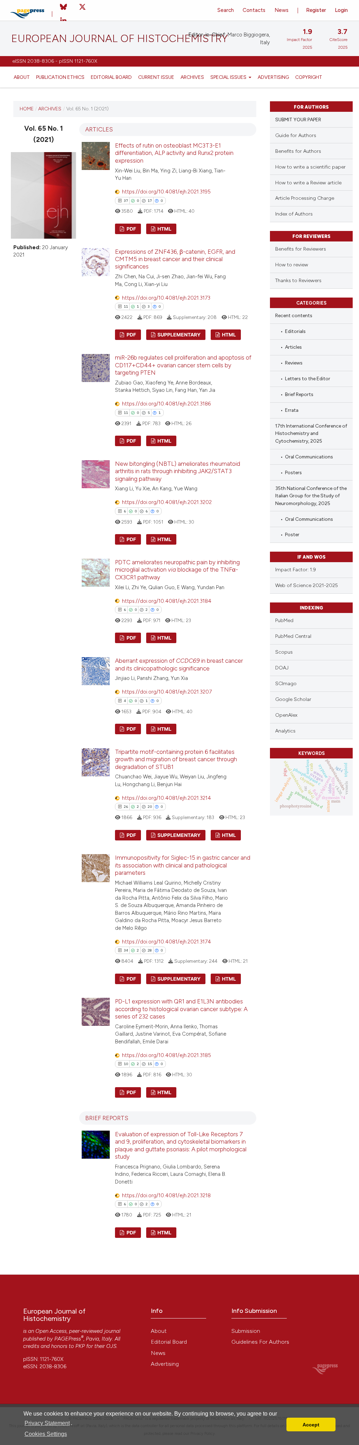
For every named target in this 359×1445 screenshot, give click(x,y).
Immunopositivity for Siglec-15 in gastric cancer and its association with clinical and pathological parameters (182, 865)
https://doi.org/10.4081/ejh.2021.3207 (167, 692)
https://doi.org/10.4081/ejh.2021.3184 (166, 601)
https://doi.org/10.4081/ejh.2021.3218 (166, 1195)
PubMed (284, 620)
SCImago (286, 684)
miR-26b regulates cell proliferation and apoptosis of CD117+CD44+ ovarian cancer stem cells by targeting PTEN (183, 365)
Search (225, 10)
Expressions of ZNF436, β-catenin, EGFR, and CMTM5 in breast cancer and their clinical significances (175, 259)
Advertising (273, 77)
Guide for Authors (295, 135)
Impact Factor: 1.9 (295, 570)
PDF (131, 229)
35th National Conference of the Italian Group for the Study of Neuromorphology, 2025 (311, 495)
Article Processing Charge (304, 198)
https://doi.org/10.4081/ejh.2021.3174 (166, 942)
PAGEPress (67, 1339)
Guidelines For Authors (260, 1341)
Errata (291, 410)
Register (316, 10)
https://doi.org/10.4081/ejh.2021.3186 (166, 404)
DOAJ (282, 668)
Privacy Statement (47, 1423)
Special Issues (229, 77)
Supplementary (178, 335)
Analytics (285, 731)
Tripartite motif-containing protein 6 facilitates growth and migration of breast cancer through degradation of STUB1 (176, 759)
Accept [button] (311, 1424)
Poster (292, 534)
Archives (192, 77)
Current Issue (156, 77)
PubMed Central (293, 636)
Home (27, 108)
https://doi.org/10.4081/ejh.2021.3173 (166, 298)
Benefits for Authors (298, 151)
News (282, 10)
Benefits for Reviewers (300, 249)
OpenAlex (286, 715)
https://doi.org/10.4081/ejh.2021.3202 (167, 502)
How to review (291, 265)
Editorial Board (111, 77)
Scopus (284, 652)
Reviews (294, 363)
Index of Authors (294, 214)
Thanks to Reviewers (298, 281)
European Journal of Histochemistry (119, 38)
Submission (245, 1331)
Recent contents (293, 315)
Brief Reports (299, 394)
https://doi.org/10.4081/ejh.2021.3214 (166, 798)
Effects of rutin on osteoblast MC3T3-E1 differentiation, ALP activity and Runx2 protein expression (174, 153)
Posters (293, 472)
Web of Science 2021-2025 (306, 585)
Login (341, 10)
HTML (163, 229)
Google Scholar (293, 699)
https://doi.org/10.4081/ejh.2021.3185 (166, 1055)
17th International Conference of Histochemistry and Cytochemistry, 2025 (311, 433)
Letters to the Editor (307, 378)
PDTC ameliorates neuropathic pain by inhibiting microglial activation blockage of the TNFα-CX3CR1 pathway (177, 570)
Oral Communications (309, 456)
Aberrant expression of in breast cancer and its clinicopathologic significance (179, 664)
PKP (80, 1346)
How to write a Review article (308, 183)
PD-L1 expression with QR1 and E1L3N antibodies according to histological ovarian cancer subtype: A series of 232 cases (181, 1009)
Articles (293, 347)
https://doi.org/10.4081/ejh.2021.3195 (166, 192)
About (22, 77)
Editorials (295, 331)
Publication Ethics (60, 77)
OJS (111, 1346)
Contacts (254, 10)
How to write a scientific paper (310, 167)
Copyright (308, 77)
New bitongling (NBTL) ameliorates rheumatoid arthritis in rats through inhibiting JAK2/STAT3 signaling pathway (177, 471)
